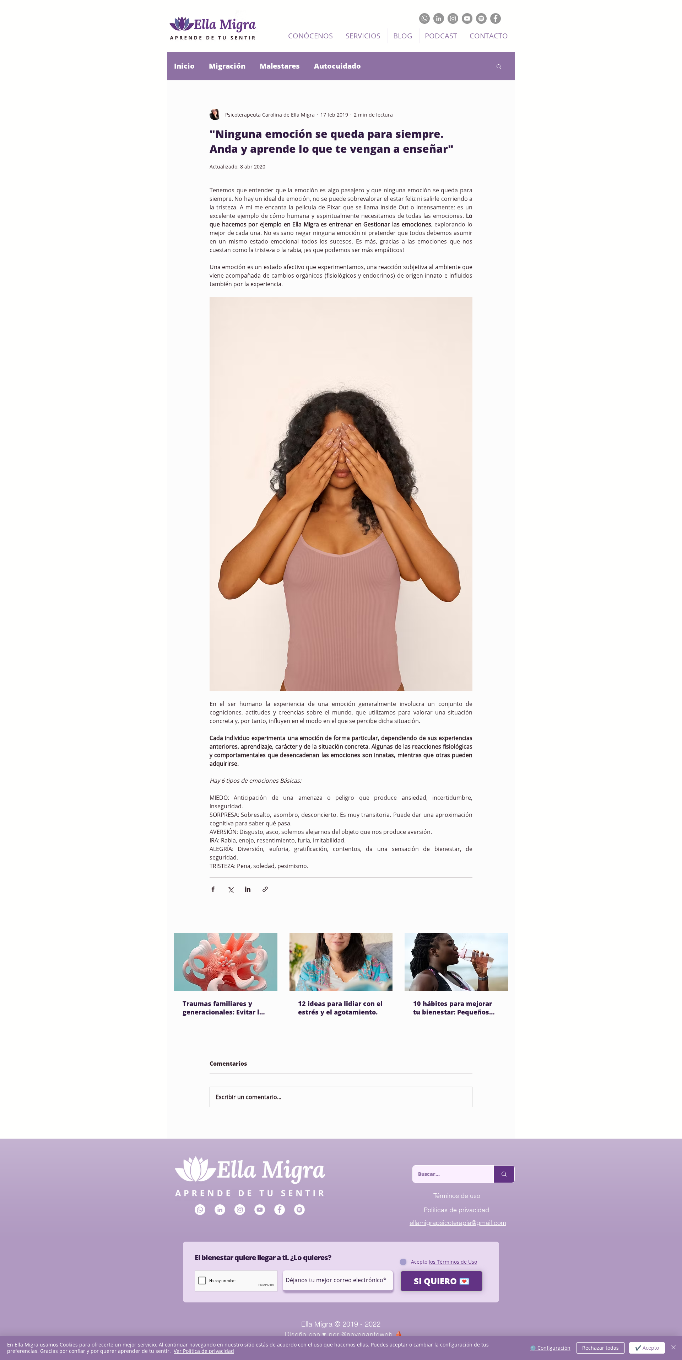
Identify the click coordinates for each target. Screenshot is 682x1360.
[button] (499, 66)
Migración (227, 66)
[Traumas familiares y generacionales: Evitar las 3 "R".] (225, 962)
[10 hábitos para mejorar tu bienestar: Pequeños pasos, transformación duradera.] (456, 962)
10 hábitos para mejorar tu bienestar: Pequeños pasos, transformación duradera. (452, 1007)
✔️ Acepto (647, 1347)
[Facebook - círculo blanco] (279, 1209)
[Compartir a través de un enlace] (265, 889)
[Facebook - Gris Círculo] (495, 18)
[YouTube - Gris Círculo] (467, 18)
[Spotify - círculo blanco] (299, 1209)
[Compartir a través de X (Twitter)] (230, 889)
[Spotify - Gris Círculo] (481, 18)
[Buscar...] (503, 1174)
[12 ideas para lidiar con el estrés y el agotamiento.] (341, 962)
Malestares (280, 66)
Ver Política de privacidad (204, 1351)
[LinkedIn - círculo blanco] (220, 1209)
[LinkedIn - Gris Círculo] (438, 18)
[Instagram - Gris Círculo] (453, 18)
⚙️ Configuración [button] (550, 1347)
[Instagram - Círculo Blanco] (239, 1209)
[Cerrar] (673, 1348)
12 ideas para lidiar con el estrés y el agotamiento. (340, 1007)
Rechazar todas (600, 1347)
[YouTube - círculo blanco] (259, 1209)
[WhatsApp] (424, 18)
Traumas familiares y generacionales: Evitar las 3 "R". (225, 1007)
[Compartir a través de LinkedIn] (247, 889)
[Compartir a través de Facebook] (213, 889)
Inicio (184, 66)
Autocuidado (337, 66)
